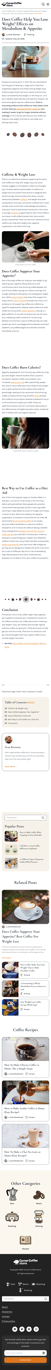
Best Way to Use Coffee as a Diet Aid (23, 719)
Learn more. (38, 13)
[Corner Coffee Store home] (25, 1262)
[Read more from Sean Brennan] (3, 34)
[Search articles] (42, 817)
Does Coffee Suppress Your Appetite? (23, 712)
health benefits (28, 311)
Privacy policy (8, 1321)
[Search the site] (45, 1298)
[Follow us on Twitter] (22, 1329)
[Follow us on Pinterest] (29, 1329)
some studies (17, 297)
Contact (6, 1316)
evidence (15, 213)
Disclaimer (7, 1311)
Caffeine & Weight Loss (18, 708)
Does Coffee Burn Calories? (19, 716)
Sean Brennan (14, 35)
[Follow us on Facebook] (14, 1329)
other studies (19, 300)
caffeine (24, 199)
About (5, 1307)
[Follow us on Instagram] (36, 1329)
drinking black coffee (22, 521)
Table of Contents (19, 702)
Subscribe (25, 1360)
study (36, 396)
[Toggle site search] (43, 4)
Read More (11, 767)
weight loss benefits (10, 544)
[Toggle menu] (48, 4)
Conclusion (13, 723)
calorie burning (17, 382)
